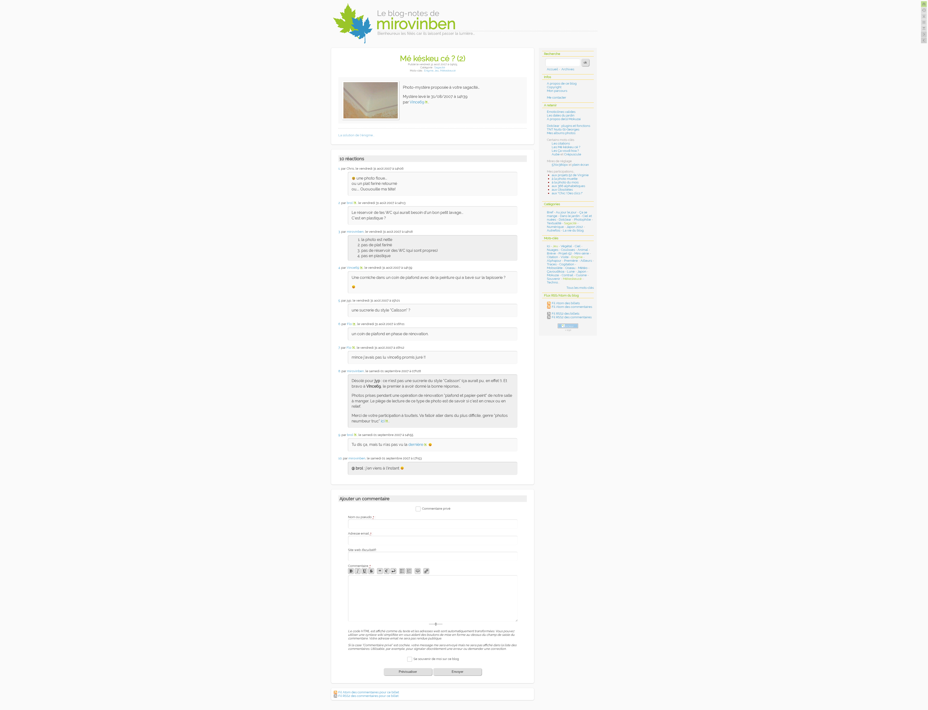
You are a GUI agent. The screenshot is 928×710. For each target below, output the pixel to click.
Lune (571, 271)
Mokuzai (553, 275)
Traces (552, 264)
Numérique (555, 227)
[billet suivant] (924, 40)
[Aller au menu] (924, 22)
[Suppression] (371, 571)
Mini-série (581, 253)
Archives (567, 69)
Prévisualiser (408, 672)
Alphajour (554, 260)
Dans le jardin (570, 216)
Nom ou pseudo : (362, 517)
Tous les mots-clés (580, 288)
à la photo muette (565, 179)
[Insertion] (364, 571)
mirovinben (355, 231)
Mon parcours (557, 91)
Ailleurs (586, 260)
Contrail (567, 275)
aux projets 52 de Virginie (570, 175)
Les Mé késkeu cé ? (566, 147)
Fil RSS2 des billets (565, 313)
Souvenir (553, 279)
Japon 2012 (574, 227)
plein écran (580, 165)
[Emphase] (358, 571)
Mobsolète (555, 268)
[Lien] (426, 571)
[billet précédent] (924, 34)
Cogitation (566, 264)
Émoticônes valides (561, 112)
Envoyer (457, 672)
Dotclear (565, 219)
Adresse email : (360, 533)
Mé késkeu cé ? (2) (432, 58)
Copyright (554, 87)
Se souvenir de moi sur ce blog (436, 659)
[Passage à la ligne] (393, 571)
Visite (565, 257)
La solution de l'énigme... (356, 135)
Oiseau (570, 268)
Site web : (362, 550)
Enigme (428, 70)
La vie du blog (573, 230)
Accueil (552, 69)
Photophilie (582, 219)
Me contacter (556, 97)
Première (571, 260)
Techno (552, 282)
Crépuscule (572, 154)
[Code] (387, 571)
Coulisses (568, 250)
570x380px (560, 165)
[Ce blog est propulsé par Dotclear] (568, 326)
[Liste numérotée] (409, 571)
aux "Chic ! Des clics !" (567, 193)
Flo (349, 324)
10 (340, 458)
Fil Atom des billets (566, 303)
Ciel (577, 246)
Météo (582, 268)
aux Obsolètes (562, 189)
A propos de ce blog (562, 83)
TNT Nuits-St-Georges (563, 129)
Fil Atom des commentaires (572, 307)
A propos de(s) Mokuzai (564, 119)
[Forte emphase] (351, 571)
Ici (548, 246)
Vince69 (417, 102)
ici (382, 421)
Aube (556, 154)
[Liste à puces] (402, 571)
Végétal (566, 246)
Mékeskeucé (448, 70)
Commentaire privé (436, 509)
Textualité (554, 223)
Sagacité (439, 67)
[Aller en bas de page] (924, 28)
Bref (550, 212)
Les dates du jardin (560, 115)
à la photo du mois (565, 182)
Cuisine (581, 275)
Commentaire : (360, 566)
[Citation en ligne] (380, 571)
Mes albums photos (561, 133)
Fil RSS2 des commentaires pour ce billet (368, 696)
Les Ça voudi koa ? (565, 150)
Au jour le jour (566, 212)
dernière (415, 444)
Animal (583, 250)
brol (350, 203)
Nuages (552, 250)
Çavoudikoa (555, 271)
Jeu (437, 70)
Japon (581, 271)
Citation (552, 257)
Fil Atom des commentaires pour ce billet (368, 692)
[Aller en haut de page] (924, 16)
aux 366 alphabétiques (568, 186)
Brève (551, 253)
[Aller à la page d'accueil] (924, 4)
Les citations (561, 143)
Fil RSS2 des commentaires (572, 317)
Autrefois (553, 230)
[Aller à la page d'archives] (924, 10)
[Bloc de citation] (417, 571)
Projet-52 (565, 253)
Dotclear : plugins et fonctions (568, 126)
